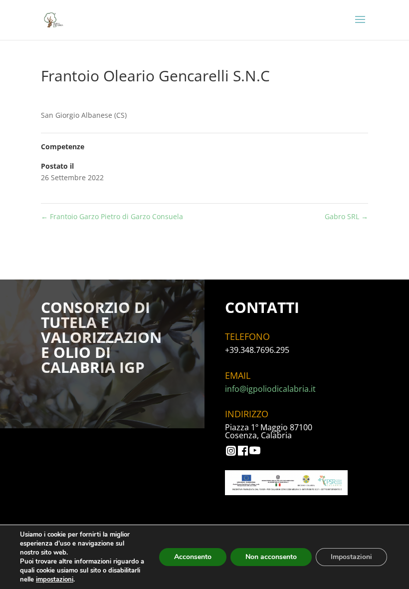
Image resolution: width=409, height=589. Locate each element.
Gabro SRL (346, 216)
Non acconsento (271, 557)
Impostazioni (351, 557)
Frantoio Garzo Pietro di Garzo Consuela (112, 216)
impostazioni (54, 579)
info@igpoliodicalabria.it (270, 388)
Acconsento (192, 557)
